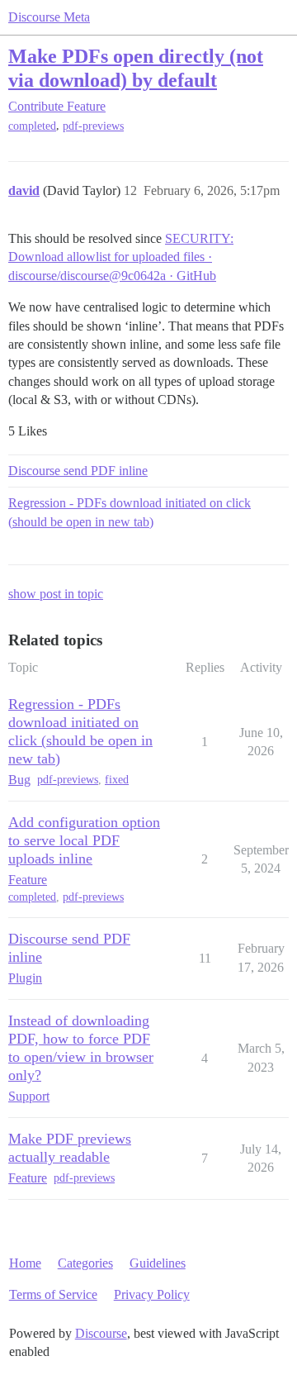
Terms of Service (53, 1294)
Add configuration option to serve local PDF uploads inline (84, 840)
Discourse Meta (49, 17)
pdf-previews (93, 126)
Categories (85, 1263)
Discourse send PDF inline (78, 471)
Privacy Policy (152, 1294)
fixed (117, 779)
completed (32, 126)
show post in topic (55, 594)
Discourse (101, 1333)
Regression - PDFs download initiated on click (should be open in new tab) (129, 512)
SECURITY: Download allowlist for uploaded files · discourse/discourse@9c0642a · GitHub (120, 257)
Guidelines (158, 1263)
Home (25, 1263)
